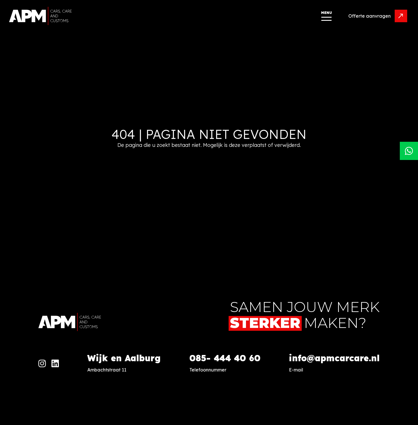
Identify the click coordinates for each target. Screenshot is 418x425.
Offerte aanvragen (369, 16)
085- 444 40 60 (224, 358)
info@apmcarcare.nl (334, 358)
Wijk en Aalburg (124, 358)
